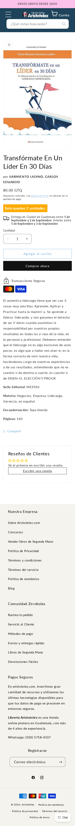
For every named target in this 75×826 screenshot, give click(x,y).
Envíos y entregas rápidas (26, 643)
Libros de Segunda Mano (25, 652)
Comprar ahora (38, 266)
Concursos (15, 532)
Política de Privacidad (23, 551)
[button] (8, 14)
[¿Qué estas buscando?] (63, 23)
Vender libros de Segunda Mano (30, 541)
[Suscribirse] (60, 762)
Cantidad (9, 230)
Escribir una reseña (37, 471)
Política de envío (40, 817)
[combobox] (38, 24)
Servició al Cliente (21, 624)
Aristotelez (28, 804)
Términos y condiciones (25, 560)
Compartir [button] (14, 431)
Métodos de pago (20, 633)
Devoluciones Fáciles (23, 661)
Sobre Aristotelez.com (24, 522)
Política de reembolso (23, 579)
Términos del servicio (23, 569)
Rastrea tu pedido (20, 615)
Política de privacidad (25, 811)
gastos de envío (40, 196)
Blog (11, 588)
